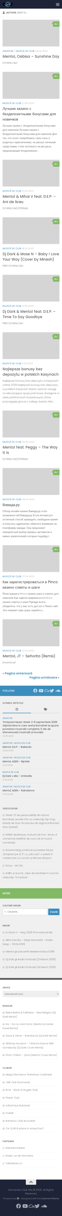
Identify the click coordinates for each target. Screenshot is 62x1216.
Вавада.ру (11, 504)
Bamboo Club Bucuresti (20, 1121)
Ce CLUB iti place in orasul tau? (25, 1128)
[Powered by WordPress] (18, 1199)
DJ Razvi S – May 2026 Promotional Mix (29, 932)
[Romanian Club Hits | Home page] (9, 4)
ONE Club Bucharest (18, 1082)
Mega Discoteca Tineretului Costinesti (29, 1074)
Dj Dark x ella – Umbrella (17, 776)
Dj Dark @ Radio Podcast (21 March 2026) (31, 959)
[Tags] (45, 709)
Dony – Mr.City (14, 865)
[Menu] (57, 4)
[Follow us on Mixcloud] (46, 691)
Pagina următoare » (44, 677)
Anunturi (8, 51)
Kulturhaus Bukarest (18, 1105)
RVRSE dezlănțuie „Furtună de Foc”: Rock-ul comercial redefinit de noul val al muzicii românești (30, 838)
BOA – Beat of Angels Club (22, 1090)
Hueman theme (50, 1198)
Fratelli (9, 1113)
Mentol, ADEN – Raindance (18, 790)
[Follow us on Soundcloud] (57, 691)
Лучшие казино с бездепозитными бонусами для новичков (29, 114)
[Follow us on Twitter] (52, 691)
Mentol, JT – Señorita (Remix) (29, 656)
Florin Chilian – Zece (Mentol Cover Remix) (31, 1055)
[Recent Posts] (17, 709)
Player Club (12, 1097)
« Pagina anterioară (17, 673)
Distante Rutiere (15, 1148)
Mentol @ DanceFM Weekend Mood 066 (30, 951)
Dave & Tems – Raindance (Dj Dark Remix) (31, 1035)
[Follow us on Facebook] (35, 691)
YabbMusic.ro (14, 1163)
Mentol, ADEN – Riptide (16, 761)
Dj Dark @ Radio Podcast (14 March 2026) (31, 967)
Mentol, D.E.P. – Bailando (17, 747)
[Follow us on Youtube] (41, 691)
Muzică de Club (25, 51)
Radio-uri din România (19, 1155)
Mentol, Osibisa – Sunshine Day (31, 56)
